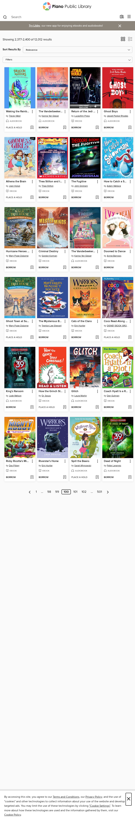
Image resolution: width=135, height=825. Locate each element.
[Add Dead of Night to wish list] (130, 477)
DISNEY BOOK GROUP (118, 325)
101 (75, 492)
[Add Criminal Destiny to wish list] (64, 267)
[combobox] (60, 17)
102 (84, 492)
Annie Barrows (114, 255)
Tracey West (15, 116)
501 (99, 492)
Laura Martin (80, 395)
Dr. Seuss (46, 395)
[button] (123, 40)
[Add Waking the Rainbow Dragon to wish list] (32, 127)
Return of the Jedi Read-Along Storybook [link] (83, 111)
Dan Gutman (113, 395)
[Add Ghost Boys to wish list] (130, 127)
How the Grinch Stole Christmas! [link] (51, 391)
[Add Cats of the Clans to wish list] (97, 337)
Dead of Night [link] (112, 461)
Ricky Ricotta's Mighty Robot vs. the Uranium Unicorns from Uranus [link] (18, 461)
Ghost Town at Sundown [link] (18, 321)
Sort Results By (12, 49)
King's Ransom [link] (14, 391)
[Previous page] (29, 492)
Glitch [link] (74, 391)
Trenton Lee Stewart (52, 325)
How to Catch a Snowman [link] (116, 181)
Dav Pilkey (14, 465)
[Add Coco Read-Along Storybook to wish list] (130, 337)
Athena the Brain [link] (16, 181)
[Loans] (122, 17)
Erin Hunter (79, 325)
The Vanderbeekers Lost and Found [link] (83, 251)
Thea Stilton (47, 186)
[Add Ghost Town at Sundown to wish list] (32, 337)
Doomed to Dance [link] (115, 251)
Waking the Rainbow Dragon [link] (18, 111)
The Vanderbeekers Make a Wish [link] (51, 111)
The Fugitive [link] (78, 181)
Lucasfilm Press (82, 116)
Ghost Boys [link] (111, 111)
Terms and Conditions (66, 797)
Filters (9, 59)
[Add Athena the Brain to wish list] (32, 197)
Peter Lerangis (114, 465)
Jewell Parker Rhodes (117, 116)
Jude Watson (15, 395)
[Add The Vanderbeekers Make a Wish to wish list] (64, 127)
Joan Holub (14, 186)
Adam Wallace (114, 186)
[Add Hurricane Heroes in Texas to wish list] (32, 267)
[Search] (5, 17)
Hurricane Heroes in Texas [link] (18, 251)
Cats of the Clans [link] (81, 321)
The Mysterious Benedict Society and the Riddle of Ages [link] (51, 321)
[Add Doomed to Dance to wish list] (130, 267)
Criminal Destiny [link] (48, 251)
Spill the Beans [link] (80, 461)
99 (57, 492)
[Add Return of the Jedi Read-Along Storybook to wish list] (97, 127)
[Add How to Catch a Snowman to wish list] (130, 197)
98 (49, 492)
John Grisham (81, 186)
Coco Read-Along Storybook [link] (116, 321)
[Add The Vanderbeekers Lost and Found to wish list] (97, 267)
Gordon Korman (49, 255)
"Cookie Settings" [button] (99, 806)
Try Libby (34, 26)
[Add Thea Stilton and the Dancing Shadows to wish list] (64, 197)
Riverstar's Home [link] (49, 461)
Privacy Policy (93, 797)
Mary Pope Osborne (18, 255)
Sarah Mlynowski (82, 465)
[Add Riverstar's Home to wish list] (64, 477)
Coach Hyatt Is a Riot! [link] (116, 391)
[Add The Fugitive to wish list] (97, 197)
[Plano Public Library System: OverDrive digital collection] (67, 6)
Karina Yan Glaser (50, 116)
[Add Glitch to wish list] (97, 407)
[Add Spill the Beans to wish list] (97, 477)
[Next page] (107, 492)
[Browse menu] (129, 16)
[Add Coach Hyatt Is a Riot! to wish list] (130, 407)
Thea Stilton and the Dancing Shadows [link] (51, 181)
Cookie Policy (12, 815)
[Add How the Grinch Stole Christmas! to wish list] (64, 407)
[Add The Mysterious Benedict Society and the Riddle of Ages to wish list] (64, 337)
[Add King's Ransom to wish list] (32, 407)
